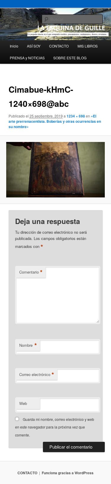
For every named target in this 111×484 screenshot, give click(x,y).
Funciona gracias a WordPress (68, 472)
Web (23, 403)
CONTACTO (59, 45)
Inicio (14, 45)
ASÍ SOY (34, 45)
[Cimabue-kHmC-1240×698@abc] (55, 169)
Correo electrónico (36, 374)
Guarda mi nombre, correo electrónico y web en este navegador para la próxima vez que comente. (54, 427)
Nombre (28, 345)
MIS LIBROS (88, 45)
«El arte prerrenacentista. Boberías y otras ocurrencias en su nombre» (55, 121)
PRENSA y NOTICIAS (27, 57)
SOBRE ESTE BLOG (69, 57)
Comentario (31, 272)
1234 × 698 (76, 116)
